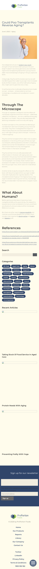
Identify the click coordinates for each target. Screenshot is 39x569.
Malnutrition (8, 281)
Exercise (17, 273)
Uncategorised (8, 300)
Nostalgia (7, 285)
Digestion (26, 270)
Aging (13, 31)
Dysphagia (7, 273)
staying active (23, 216)
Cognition (7, 270)
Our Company (18, 542)
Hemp (14, 277)
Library (18, 538)
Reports (18, 534)
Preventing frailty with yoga (15, 454)
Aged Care (16, 266)
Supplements (19, 292)
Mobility (18, 281)
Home (18, 527)
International (23, 277)
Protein (16, 288)
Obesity (25, 285)
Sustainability (8, 296)
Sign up (5, 498)
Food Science (27, 273)
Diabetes (17, 270)
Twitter (18, 552)
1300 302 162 (20, 566)
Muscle (26, 281)
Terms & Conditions (18, 563)
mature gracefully (25, 212)
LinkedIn (18, 555)
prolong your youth (25, 65)
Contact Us (18, 545)
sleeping (7, 218)
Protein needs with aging (14, 406)
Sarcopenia (7, 292)
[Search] (35, 254)
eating (33, 216)
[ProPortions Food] (20, 6)
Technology (20, 296)
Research (25, 288)
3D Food (6, 266)
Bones (32, 266)
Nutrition (16, 285)
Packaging (7, 288)
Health (6, 277)
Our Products (18, 531)
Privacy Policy (18, 559)
